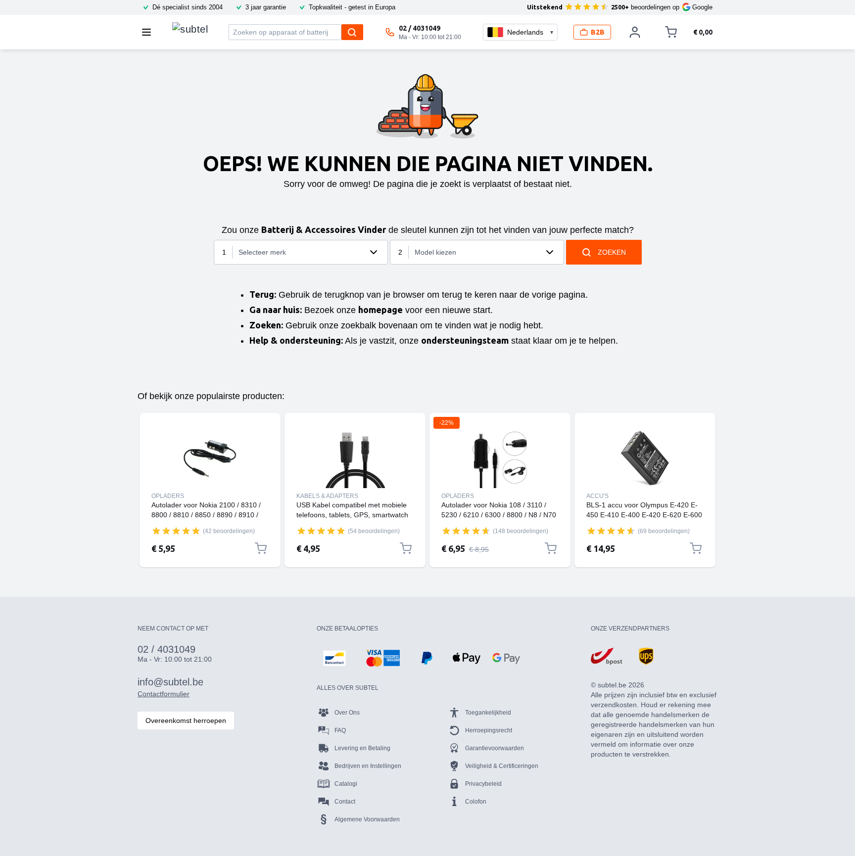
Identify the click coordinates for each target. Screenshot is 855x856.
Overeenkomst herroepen (185, 720)
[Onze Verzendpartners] (606, 656)
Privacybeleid (483, 783)
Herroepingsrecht (488, 730)
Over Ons (347, 712)
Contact (344, 801)
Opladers (167, 496)
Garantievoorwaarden (494, 748)
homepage (380, 310)
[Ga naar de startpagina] (190, 29)
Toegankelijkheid (488, 712)
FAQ (340, 730)
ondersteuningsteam (465, 340)
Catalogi (345, 783)
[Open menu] (149, 32)
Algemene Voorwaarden (367, 819)
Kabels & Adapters (327, 496)
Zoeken (612, 252)
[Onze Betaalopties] (334, 658)
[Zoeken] (352, 32)
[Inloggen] (635, 32)
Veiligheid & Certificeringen (501, 766)
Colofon (475, 801)
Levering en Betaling (362, 748)
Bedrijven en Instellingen (367, 766)
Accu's (597, 496)
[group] (176, 531)
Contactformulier (164, 694)
